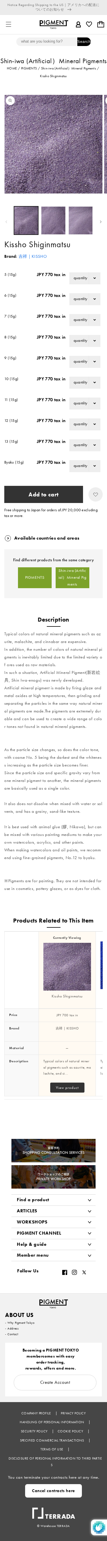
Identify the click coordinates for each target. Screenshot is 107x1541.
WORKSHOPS (32, 1222)
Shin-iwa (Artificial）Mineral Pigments (72, 577)
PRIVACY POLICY (73, 1413)
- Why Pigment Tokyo (20, 1323)
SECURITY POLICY (35, 1431)
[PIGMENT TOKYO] (53, 1302)
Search (84, 41)
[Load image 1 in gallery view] (26, 220)
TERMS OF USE (52, 1449)
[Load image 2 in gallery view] (53, 220)
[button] (8, 24)
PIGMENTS (35, 577)
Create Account (55, 1382)
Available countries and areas (46, 538)
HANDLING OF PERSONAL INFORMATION (52, 1422)
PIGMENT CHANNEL (39, 1233)
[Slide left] (6, 221)
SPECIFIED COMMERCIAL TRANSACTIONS (52, 1440)
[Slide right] (100, 221)
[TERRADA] (53, 1510)
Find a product (33, 1200)
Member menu (33, 1255)
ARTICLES (27, 1211)
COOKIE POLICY (71, 1431)
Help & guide (32, 1244)
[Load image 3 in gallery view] (80, 220)
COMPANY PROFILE (36, 1413)
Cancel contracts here (53, 1491)
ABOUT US (19, 1315)
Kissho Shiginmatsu (67, 996)
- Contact (11, 1334)
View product (67, 1087)
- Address (12, 1328)
